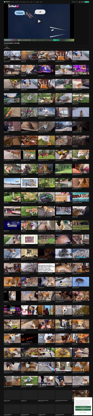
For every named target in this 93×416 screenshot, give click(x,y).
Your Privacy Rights (83, 412)
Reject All (83, 409)
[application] (39, 21)
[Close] (91, 399)
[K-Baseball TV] (74, 2)
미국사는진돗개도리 (8, 43)
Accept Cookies (83, 406)
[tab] (7, 47)
